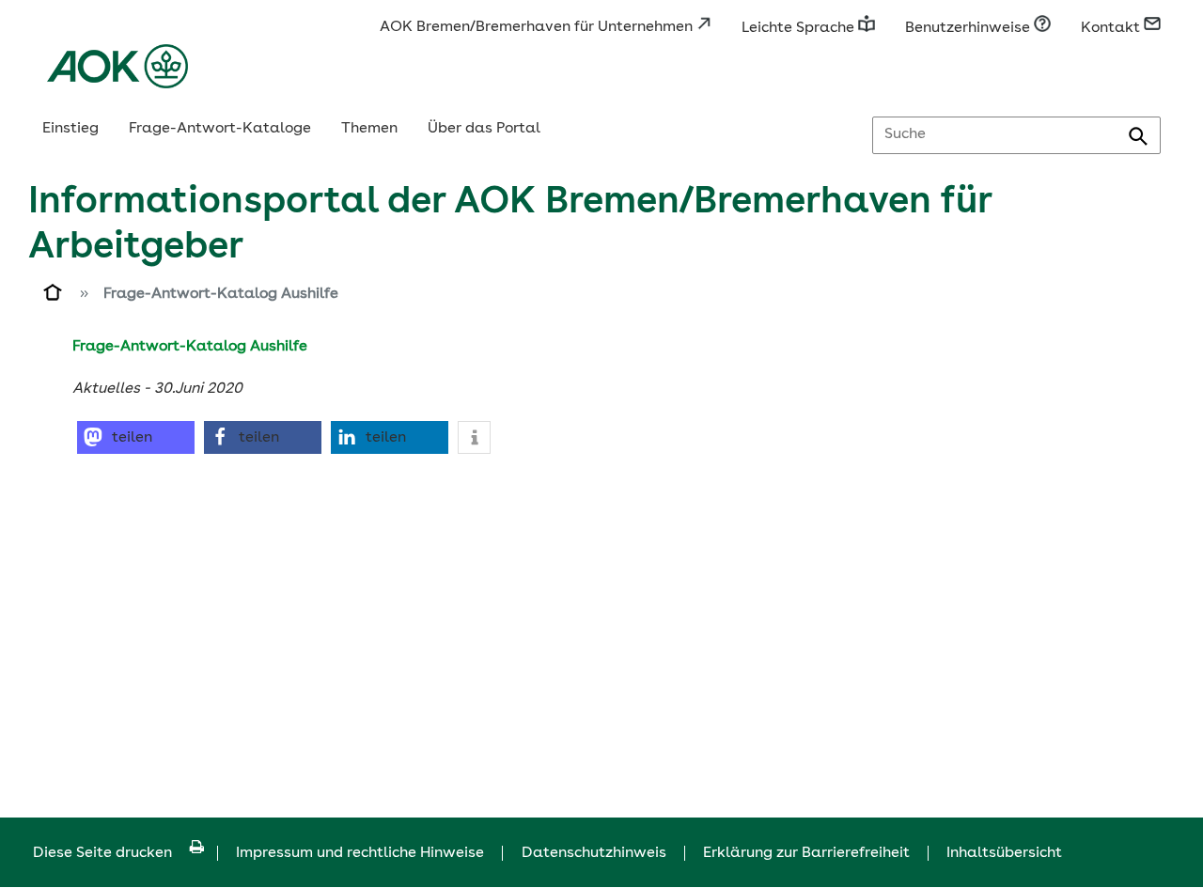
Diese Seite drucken (102, 853)
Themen (369, 128)
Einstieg (70, 128)
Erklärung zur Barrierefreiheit (806, 853)
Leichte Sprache (800, 28)
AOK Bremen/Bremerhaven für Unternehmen (538, 27)
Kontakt (1112, 28)
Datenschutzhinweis (594, 853)
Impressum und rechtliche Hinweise (360, 853)
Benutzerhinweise (969, 28)
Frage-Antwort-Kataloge (220, 128)
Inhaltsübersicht (1004, 853)
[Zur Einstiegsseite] (53, 296)
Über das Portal (484, 128)
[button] (136, 437)
